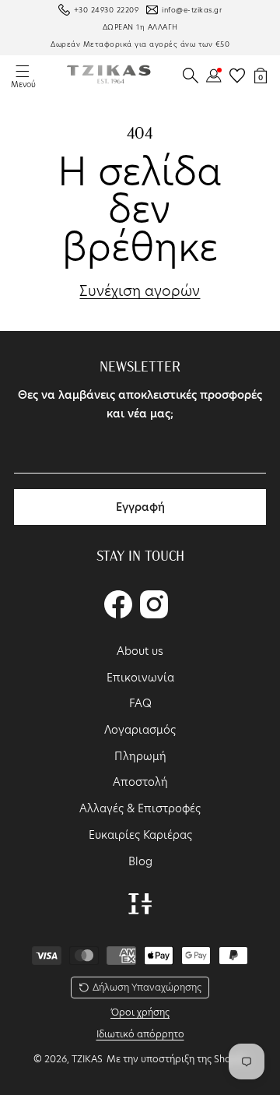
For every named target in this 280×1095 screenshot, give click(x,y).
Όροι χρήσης (140, 1012)
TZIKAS (87, 1058)
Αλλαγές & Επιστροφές (140, 808)
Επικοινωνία (140, 677)
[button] (190, 75)
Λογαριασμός (140, 730)
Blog (140, 861)
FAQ (140, 703)
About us (140, 651)
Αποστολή (140, 782)
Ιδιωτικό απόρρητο (140, 1033)
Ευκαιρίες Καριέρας (140, 835)
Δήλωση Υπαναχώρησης (147, 987)
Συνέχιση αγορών (139, 291)
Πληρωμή (140, 756)
